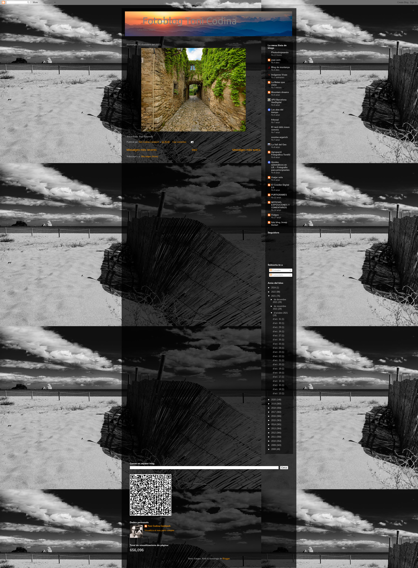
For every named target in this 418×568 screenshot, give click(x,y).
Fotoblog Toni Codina (182, 20)
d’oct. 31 (277, 319)
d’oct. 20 (277, 364)
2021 (273, 296)
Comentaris (277, 275)
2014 (273, 424)
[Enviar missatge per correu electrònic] (192, 142)
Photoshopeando (280, 52)
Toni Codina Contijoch (159, 526)
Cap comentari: (179, 142)
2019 (273, 403)
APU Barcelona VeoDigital (278, 101)
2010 (273, 441)
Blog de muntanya (280, 67)
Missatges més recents (142, 149)
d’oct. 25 (277, 344)
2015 (273, 420)
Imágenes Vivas (279, 75)
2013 (273, 428)
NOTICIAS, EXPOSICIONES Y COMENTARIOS (280, 205)
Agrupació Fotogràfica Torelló (280, 153)
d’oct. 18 (277, 372)
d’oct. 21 (277, 360)
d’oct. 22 (277, 356)
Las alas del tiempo (277, 111)
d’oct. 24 (277, 348)
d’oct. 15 (277, 385)
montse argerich (279, 137)
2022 (273, 292)
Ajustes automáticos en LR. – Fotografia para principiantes (280, 166)
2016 (273, 416)
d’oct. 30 (277, 323)
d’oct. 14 (277, 389)
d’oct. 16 (277, 381)
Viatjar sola (277, 177)
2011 (273, 437)
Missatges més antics (246, 149)
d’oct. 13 (277, 393)
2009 (273, 445)
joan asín (276, 60)
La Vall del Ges (278, 144)
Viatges (275, 215)
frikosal (275, 120)
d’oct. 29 (277, 327)
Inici (194, 149)
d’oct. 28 (277, 331)
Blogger (226, 558)
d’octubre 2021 (281, 313)
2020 (273, 399)
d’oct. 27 (277, 335)
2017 (273, 412)
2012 (273, 433)
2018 (273, 408)
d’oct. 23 (277, 352)
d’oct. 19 (277, 368)
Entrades (276, 270)
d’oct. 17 (277, 377)
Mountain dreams (280, 92)
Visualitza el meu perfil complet (159, 530)
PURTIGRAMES (279, 195)
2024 (273, 287)
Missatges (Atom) (149, 156)
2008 (273, 449)
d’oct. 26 (277, 339)
